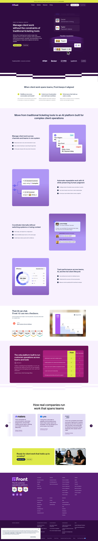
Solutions (39, 5)
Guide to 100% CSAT (41, 531)
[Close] (39, 529)
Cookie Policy (56, 538)
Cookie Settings (33, 536)
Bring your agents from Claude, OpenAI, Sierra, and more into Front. (49, 1)
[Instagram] (20, 494)
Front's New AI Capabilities (54, 528)
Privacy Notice (49, 538)
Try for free (82, 5)
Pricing (51, 5)
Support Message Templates (80, 525)
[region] (21, 533)
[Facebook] (17, 494)
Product (33, 5)
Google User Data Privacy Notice (66, 538)
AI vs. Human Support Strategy (55, 530)
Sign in (67, 5)
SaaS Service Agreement (41, 538)
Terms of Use (7, 532)
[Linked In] (13, 494)
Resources (45, 5)
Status (74, 538)
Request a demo (74, 5)
